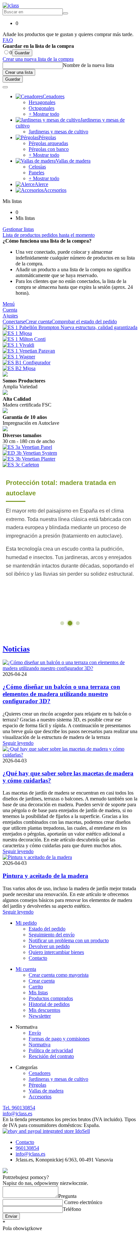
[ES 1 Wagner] (19, 356)
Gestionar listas (18, 229)
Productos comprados (51, 998)
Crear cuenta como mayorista (59, 975)
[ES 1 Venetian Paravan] (29, 351)
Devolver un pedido (49, 946)
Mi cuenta (26, 969)
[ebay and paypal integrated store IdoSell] (46, 1131)
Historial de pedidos (49, 1004)
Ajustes (10, 315)
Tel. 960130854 (19, 1107)
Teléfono (72, 1209)
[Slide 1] (62, 623)
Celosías (37, 166)
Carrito (36, 986)
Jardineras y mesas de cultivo (58, 131)
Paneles (36, 172)
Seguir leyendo (18, 743)
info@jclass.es (17, 1113)
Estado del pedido (47, 929)
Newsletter (40, 1016)
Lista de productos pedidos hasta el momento (49, 235)
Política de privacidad (51, 1050)
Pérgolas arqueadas (48, 143)
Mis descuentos (44, 1010)
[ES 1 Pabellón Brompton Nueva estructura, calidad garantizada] (70, 327)
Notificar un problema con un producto (69, 940)
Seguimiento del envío (52, 934)
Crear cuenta (42, 981)
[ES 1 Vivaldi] (18, 345)
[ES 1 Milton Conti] (24, 339)
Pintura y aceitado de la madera (45, 875)
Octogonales (41, 108)
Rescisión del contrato (51, 1056)
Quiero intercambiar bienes (56, 952)
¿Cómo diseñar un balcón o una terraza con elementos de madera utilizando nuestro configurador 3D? (61, 693)
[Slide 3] (78, 623)
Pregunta (67, 1196)
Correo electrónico (82, 1202)
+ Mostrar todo (44, 114)
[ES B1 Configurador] (26, 362)
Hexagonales (42, 102)
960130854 (27, 1148)
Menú (9, 304)
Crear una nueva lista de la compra (38, 59)
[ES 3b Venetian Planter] (29, 459)
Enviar (11, 1216)
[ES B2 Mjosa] (19, 368)
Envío (35, 1033)
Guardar (22, 52)
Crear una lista (19, 72)
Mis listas (38, 992)
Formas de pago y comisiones (59, 1038)
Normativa (39, 1044)
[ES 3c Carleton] (21, 464)
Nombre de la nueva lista (88, 65)
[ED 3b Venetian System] (30, 453)
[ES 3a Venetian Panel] (27, 447)
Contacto (38, 958)
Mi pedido (26, 923)
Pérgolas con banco (49, 149)
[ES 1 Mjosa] (17, 333)
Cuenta (10, 310)
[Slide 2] (70, 623)
